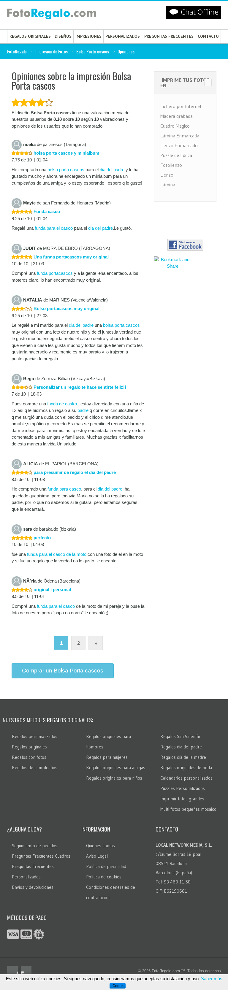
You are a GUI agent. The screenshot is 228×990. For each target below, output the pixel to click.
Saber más (211, 978)
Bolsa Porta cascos (92, 51)
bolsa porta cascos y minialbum (65, 153)
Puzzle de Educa (176, 155)
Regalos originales (30, 36)
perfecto (41, 537)
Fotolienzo (171, 165)
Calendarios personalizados (186, 778)
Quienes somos (100, 845)
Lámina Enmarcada (179, 136)
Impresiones (88, 36)
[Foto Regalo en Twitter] (26, 971)
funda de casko (62, 403)
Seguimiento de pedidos (34, 845)
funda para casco (64, 488)
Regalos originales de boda (186, 767)
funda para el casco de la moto (56, 554)
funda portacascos (55, 273)
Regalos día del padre (181, 747)
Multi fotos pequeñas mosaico (188, 809)
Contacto (208, 36)
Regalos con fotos (29, 757)
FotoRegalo (17, 51)
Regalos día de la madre (183, 757)
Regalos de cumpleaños (34, 767)
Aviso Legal (97, 856)
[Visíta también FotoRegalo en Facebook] (185, 244)
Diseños (63, 36)
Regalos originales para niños (114, 778)
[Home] (51, 15)
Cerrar (118, 986)
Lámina (167, 185)
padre (82, 410)
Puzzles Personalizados (182, 788)
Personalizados (122, 36)
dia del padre (112, 169)
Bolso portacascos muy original (65, 308)
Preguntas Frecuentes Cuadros (41, 856)
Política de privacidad (106, 866)
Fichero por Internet (181, 106)
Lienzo (166, 175)
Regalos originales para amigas (115, 767)
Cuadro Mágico (175, 126)
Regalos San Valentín (180, 736)
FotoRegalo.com (166, 971)
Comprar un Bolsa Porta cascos (62, 670)
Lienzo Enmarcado (179, 145)
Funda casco (46, 211)
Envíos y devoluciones (32, 887)
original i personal (51, 589)
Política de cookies (103, 877)
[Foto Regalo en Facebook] (12, 971)
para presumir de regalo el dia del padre (74, 472)
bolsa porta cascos (66, 169)
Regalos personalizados (34, 736)
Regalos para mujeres (107, 757)
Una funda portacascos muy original (70, 256)
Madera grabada (176, 116)
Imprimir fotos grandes (182, 799)
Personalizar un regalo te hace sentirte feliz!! (79, 387)
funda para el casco (54, 228)
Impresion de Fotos (51, 51)
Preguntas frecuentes (169, 36)
